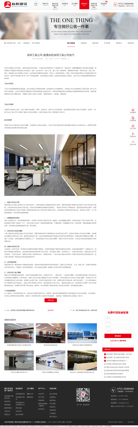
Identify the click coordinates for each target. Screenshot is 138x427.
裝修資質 (7, 401)
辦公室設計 (53, 416)
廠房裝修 (95, 43)
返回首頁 (41, 409)
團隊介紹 (30, 394)
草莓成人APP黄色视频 (105, 426)
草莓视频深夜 (33, 426)
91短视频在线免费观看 (73, 426)
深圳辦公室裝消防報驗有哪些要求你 (22, 310)
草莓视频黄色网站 (53, 426)
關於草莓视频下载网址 (55, 6)
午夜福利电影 (94, 426)
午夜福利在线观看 (85, 426)
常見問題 (107, 43)
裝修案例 (65, 4)
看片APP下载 (62, 426)
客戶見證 (41, 397)
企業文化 (7, 411)
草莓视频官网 (20, 394)
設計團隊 (75, 4)
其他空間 (19, 411)
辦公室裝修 (36, 43)
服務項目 (45, 4)
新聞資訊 (84, 4)
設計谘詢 (133, 128)
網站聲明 (131, 422)
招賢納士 (7, 414)
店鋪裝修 (84, 43)
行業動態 (53, 413)
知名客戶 (41, 394)
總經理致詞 (8, 408)
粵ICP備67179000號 (65, 422)
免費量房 (133, 112)
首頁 (35, 4)
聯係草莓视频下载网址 (94, 6)
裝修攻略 (26, 43)
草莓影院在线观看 (23, 426)
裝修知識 (131, 43)
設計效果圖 (19, 414)
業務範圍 (7, 405)
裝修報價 (104, 4)
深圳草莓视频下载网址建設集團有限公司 (17, 422)
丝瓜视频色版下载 (42, 426)
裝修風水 (119, 43)
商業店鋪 (19, 408)
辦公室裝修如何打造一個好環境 (86, 310)
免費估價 (51, 300)
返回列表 (51, 310)
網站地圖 (2, 426)
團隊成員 (30, 397)
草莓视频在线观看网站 (11, 426)
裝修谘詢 (133, 136)
